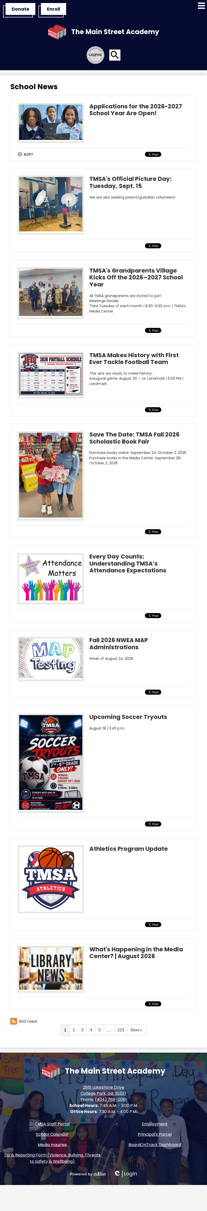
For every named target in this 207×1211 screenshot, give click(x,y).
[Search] (114, 55)
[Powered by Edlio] (88, 1173)
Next (135, 1030)
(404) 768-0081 (110, 1099)
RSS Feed (28, 1021)
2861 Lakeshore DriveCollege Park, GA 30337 (103, 1090)
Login (125, 1174)
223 (120, 1030)
